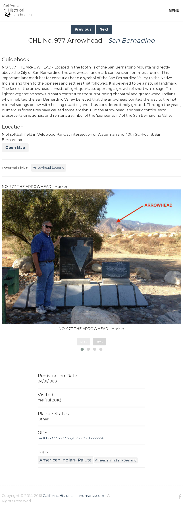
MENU (174, 10)
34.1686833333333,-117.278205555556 (71, 438)
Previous (83, 29)
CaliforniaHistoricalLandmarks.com (73, 496)
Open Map (15, 147)
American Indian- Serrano (116, 460)
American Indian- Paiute (65, 460)
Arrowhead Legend (48, 168)
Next (104, 29)
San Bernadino (131, 40)
